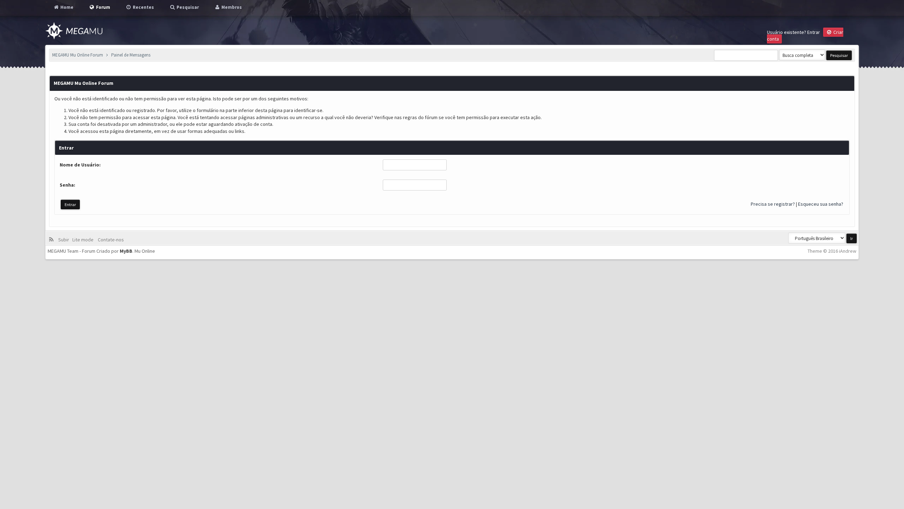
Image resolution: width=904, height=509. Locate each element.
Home (66, 7)
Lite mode (84, 239)
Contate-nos (110, 239)
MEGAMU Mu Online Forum (77, 55)
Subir (64, 239)
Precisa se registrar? (773, 204)
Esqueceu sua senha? (820, 204)
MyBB (126, 251)
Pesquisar (187, 7)
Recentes (143, 7)
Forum (102, 7)
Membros (231, 7)
